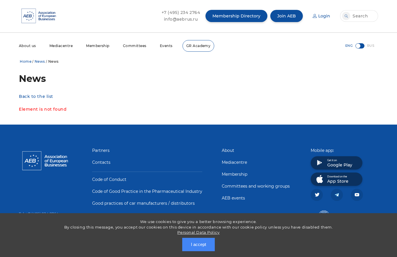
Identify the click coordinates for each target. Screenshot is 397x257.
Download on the (337, 179)
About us (27, 46)
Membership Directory (236, 16)
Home (25, 61)
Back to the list (36, 96)
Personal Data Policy (198, 232)
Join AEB (286, 16)
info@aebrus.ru (181, 19)
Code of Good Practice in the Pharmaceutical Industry (147, 191)
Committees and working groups (256, 186)
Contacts (101, 162)
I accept (198, 244)
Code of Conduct (109, 179)
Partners (101, 150)
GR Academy (198, 46)
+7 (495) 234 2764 (181, 12)
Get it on (339, 163)
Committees (134, 46)
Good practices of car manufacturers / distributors (143, 203)
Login (324, 16)
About (228, 150)
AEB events (233, 198)
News (40, 61)
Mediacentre (61, 46)
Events (166, 46)
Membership (98, 46)
